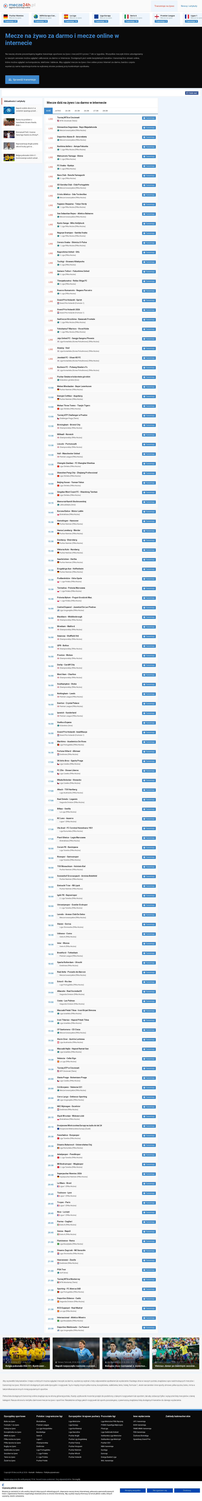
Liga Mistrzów (74, 1421)
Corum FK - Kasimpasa (67, 847)
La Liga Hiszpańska (44, 1428)
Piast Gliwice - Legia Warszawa (71, 837)
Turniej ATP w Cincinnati (68, 1068)
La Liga (62, 812)
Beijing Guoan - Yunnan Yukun (70, 482)
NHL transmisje (107, 1460)
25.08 (77, 111)
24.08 (67, 111)
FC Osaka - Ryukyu (65, 165)
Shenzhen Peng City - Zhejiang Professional (77, 473)
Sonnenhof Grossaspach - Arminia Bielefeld (77, 876)
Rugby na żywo (10, 1446)
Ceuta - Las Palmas (66, 1001)
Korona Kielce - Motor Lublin (70, 511)
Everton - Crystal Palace (68, 703)
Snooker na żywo (11, 1453)
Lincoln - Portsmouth (67, 444)
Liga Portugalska (66, 745)
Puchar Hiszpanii (75, 1446)
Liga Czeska (64, 764)
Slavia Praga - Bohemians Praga (72, 1077)
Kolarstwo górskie (66, 380)
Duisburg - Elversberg (67, 540)
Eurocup (104, 1453)
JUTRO (58, 111)
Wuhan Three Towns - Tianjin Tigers (73, 405)
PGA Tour (61, 1269)
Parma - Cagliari (64, 1221)
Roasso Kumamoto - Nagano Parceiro (74, 290)
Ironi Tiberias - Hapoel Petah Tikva (73, 1020)
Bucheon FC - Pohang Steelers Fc (72, 367)
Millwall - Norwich (65, 434)
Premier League (65, 457)
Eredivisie (63, 754)
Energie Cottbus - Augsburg (69, 396)
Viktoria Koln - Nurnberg (68, 549)
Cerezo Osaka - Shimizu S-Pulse (72, 242)
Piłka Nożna (80, 130)
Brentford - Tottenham (67, 953)
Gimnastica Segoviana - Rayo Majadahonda (77, 127)
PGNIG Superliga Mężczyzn (112, 1425)
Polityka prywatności (51, 1472)
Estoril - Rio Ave (64, 981)
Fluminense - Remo (66, 1241)
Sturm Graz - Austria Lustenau (71, 1039)
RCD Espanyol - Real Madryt (69, 1308)
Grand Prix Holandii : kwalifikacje (72, 732)
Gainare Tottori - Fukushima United (73, 271)
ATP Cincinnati (65, 1071)
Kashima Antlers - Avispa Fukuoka (72, 146)
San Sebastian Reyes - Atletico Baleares (75, 213)
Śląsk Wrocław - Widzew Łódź (70, 1116)
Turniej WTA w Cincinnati (68, 117)
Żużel (88, 1129)
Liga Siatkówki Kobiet (110, 1432)
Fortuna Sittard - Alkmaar (68, 751)
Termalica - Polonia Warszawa (71, 588)
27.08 (95, 111)
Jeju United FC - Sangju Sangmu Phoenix (75, 338)
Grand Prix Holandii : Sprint (69, 300)
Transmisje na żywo (164, 6)
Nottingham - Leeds (66, 693)
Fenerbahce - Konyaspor (68, 1135)
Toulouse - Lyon (64, 1193)
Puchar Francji (74, 1443)
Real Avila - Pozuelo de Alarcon (71, 972)
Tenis (74, 121)
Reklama (39, 1472)
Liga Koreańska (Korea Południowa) (73, 342)
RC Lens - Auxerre (65, 818)
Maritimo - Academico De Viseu (71, 741)
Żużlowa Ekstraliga (141, 1435)
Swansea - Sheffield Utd (68, 636)
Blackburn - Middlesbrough (69, 617)
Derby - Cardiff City (66, 665)
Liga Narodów (74, 1432)
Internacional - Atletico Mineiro (71, 1317)
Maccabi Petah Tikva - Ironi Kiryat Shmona (76, 1010)
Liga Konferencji (75, 1428)
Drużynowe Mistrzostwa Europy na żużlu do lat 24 (79, 1125)
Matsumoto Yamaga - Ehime (70, 156)
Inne (76, 380)
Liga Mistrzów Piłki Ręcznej (112, 1421)
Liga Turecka (64, 850)
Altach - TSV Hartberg (67, 789)
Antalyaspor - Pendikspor (69, 1154)
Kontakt (31, 1472)
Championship (65, 428)
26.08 (86, 111)
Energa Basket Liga (108, 1457)
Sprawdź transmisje (24, 79)
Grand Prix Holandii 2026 (68, 309)
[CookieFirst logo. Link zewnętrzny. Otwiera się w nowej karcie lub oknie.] (3, 1485)
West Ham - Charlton (66, 674)
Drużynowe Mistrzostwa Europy (72, 1129)
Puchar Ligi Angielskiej (78, 1439)
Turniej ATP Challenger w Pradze (72, 415)
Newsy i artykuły (189, 6)
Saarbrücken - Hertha (67, 559)
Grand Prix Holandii (67, 303)
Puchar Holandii (75, 1457)
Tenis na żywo (9, 1457)
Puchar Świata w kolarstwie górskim (73, 377)
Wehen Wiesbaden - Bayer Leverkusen (74, 386)
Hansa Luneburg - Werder (68, 530)
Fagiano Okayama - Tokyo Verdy (72, 204)
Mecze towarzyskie (67, 130)
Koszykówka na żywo (12, 1432)
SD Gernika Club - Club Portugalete (73, 185)
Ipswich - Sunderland (66, 713)
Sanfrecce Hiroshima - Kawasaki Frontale (76, 319)
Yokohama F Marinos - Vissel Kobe (73, 329)
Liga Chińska (64, 409)
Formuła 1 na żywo (11, 1425)
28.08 (105, 111)
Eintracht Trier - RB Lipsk (68, 885)
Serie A (62, 937)
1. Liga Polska (65, 582)
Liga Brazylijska (65, 1244)
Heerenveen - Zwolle (66, 1260)
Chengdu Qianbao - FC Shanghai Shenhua (76, 463)
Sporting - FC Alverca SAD (69, 1289)
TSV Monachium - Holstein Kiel (71, 866)
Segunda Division (66, 802)
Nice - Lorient (63, 1212)
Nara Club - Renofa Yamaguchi (71, 175)
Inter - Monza (63, 943)
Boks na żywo (9, 1421)
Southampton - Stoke (67, 684)
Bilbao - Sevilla (64, 809)
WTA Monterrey (65, 1282)
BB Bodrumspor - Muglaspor (70, 1164)
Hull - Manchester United (68, 453)
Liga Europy (73, 1425)
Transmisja (150, 118)
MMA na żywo (9, 1435)
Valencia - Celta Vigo (66, 1058)
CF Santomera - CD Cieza (68, 1029)
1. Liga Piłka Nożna (67, 150)
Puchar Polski (42, 1460)
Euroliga (104, 1450)
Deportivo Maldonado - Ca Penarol (73, 1327)
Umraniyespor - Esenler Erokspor (72, 905)
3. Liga (62, 159)
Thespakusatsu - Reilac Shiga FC (72, 281)
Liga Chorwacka (65, 927)
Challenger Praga (66, 418)
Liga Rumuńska (65, 831)
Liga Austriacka (65, 793)
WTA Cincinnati (65, 121)
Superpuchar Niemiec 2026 (69, 1173)
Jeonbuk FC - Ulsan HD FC (69, 357)
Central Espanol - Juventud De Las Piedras (76, 607)
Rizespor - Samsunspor (68, 857)
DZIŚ (48, 111)
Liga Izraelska (65, 1014)
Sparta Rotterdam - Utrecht (69, 962)
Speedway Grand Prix (141, 1439)
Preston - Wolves (65, 655)
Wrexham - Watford (66, 626)
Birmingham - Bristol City (68, 425)
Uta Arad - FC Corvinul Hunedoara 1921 (75, 828)
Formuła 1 (80, 303)
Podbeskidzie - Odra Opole (69, 578)
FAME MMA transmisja (142, 1428)
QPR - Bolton (63, 645)
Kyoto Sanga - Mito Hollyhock (70, 223)
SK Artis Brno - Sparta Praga (70, 761)
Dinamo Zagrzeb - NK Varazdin (71, 1250)
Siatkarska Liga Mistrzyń (111, 1439)
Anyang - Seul (63, 348)
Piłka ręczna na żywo (12, 1443)
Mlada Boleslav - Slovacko (69, 780)
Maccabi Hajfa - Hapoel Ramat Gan (73, 1049)
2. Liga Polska (42, 1457)
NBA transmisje (107, 1446)
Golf (61, 1273)
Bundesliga (40, 1432)
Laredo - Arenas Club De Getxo (71, 914)
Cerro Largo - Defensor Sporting (72, 1097)
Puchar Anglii (74, 1435)
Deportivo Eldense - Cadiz (69, 1298)
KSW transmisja (139, 1425)
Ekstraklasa (64, 514)
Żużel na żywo (9, 1460)
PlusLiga (104, 1428)
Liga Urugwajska (66, 610)
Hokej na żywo (10, 1428)
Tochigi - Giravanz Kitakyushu (70, 261)
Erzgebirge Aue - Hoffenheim (70, 569)
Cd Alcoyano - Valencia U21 (69, 1087)
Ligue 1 (62, 822)
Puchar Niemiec (65, 390)
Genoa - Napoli (64, 1231)
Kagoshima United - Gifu (68, 252)
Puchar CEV (105, 1443)
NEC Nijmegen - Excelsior (68, 1106)
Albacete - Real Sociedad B (69, 991)
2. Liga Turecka (65, 898)
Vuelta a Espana (64, 722)
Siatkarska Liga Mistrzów (111, 1435)
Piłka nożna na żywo (12, 1439)
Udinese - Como (64, 933)
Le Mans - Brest (64, 1183)
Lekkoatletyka (65, 505)
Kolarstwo (63, 726)
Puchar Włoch (74, 1453)
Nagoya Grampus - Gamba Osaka (72, 233)
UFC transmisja (139, 1421)
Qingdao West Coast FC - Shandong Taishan (77, 492)
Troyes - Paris (63, 1202)
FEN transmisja (139, 1432)
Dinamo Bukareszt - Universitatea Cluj (74, 1145)
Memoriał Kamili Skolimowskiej (71, 501)
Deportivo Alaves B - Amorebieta (72, 137)
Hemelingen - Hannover (68, 521)
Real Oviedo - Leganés (67, 799)
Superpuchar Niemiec (68, 1177)
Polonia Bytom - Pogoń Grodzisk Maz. (74, 597)
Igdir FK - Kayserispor (67, 895)
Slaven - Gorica (64, 924)
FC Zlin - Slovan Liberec (68, 770)
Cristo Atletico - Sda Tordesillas (72, 194)
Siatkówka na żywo (12, 1450)
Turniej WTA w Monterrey (68, 1279)
